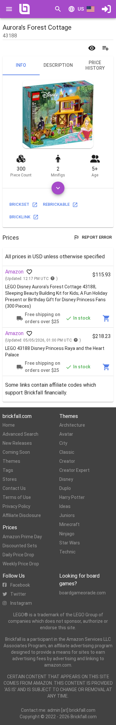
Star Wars (69, 542)
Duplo (65, 488)
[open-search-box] (58, 9)
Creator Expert (74, 470)
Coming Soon (16, 452)
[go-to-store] (106, 318)
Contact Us (14, 488)
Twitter (18, 594)
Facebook (20, 585)
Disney (66, 479)
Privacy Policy (16, 506)
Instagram (21, 603)
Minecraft (69, 524)
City (63, 443)
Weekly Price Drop (21, 563)
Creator (67, 461)
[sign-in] (106, 9)
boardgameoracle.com (82, 592)
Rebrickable (56, 204)
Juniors (67, 515)
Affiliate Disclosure (22, 515)
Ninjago (66, 533)
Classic (66, 452)
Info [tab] (21, 65)
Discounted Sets (20, 545)
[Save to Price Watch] (91, 48)
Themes (11, 461)
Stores (10, 479)
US (81, 9)
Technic (67, 551)
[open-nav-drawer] (9, 9)
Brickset (19, 204)
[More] (58, 188)
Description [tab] (58, 65)
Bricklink (19, 216)
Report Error (97, 237)
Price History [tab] (95, 65)
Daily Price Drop (18, 554)
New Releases (17, 443)
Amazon (14, 272)
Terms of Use (17, 497)
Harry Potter (72, 497)
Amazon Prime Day (22, 536)
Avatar (66, 434)
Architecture (72, 425)
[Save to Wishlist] (105, 48)
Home (9, 425)
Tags (8, 470)
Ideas (65, 506)
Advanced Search (20, 434)
